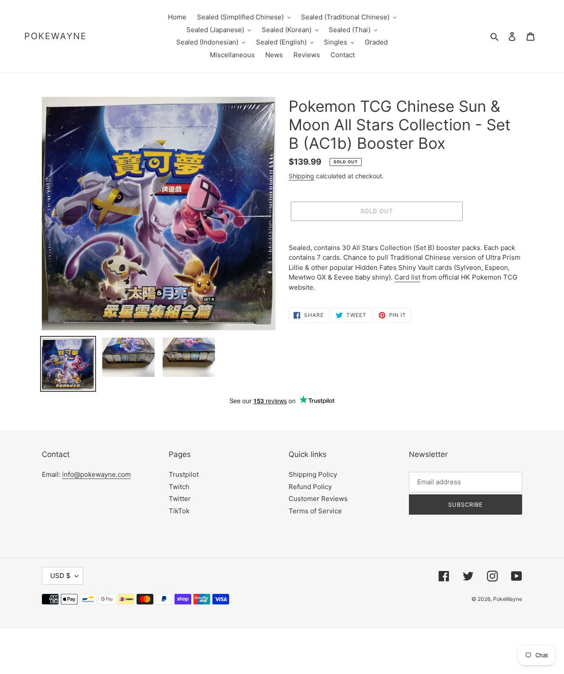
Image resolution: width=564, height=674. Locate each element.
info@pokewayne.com (96, 474)
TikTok (179, 511)
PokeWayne (55, 36)
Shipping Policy (313, 474)
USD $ (60, 575)
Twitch (179, 486)
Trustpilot (184, 474)
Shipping (301, 176)
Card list (407, 277)
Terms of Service (315, 511)
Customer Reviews (318, 498)
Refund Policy (310, 486)
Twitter (180, 498)
